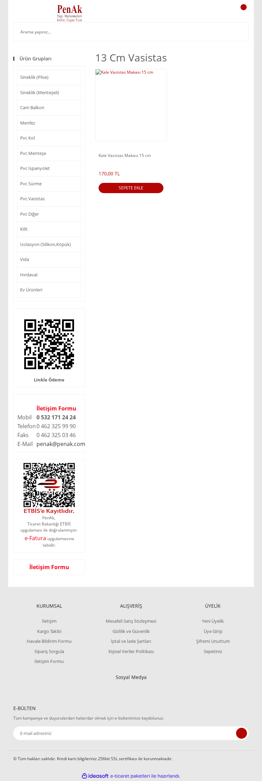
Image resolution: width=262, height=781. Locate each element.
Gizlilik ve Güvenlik (131, 631)
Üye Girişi (213, 631)
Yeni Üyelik (213, 621)
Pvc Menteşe (33, 153)
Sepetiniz (213, 651)
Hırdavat (29, 275)
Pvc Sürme (31, 183)
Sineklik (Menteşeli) (39, 92)
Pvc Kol (27, 138)
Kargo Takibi (49, 631)
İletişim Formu (56, 408)
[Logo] (69, 13)
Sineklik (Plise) (34, 77)
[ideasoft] (95, 776)
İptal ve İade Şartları (131, 641)
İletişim (49, 621)
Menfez (27, 123)
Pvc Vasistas (32, 199)
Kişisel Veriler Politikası (131, 651)
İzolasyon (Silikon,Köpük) (45, 244)
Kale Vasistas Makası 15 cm (125, 155)
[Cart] (242, 14)
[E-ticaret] (130, 776)
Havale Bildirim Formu (49, 641)
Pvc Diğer (29, 214)
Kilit (24, 229)
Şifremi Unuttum (213, 641)
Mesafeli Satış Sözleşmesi (131, 621)
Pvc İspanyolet (35, 168)
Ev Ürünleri (31, 290)
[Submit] (241, 733)
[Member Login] (220, 14)
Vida (24, 259)
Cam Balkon (32, 107)
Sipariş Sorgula (49, 651)
